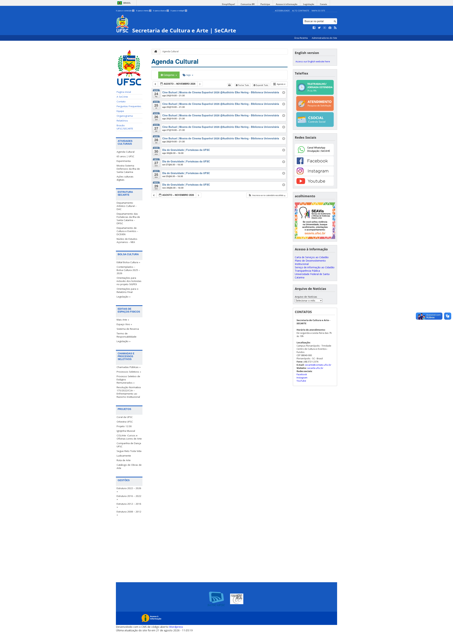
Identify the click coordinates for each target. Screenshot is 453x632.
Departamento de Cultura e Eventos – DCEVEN (127, 231)
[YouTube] (314, 184)
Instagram (302, 377)
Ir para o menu (143, 11)
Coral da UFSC (125, 417)
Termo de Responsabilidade (126, 335)
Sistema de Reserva (128, 328)
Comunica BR (248, 4)
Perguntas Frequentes (129, 106)
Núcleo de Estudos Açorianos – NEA (127, 240)
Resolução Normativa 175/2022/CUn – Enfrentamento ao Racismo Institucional (129, 392)
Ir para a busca (160, 11)
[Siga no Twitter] (319, 27)
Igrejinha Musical (126, 430)
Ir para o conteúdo (125, 11)
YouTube (301, 380)
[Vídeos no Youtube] (324, 27)
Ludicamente (124, 455)
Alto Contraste (300, 10)
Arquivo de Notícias (306, 296)
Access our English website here (313, 61)
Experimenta (124, 161)
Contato (121, 101)
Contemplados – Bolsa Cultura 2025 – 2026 (128, 270)
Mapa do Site (318, 10)
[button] (266, 195)
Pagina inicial (124, 91)
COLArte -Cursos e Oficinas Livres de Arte (129, 437)
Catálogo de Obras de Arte (129, 466)
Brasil (127, 2)
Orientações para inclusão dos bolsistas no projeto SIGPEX (129, 281)
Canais (323, 4)
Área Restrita (301, 37)
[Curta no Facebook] (314, 27)
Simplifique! (228, 4)
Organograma (125, 115)
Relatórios (122, 120)
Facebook (302, 374)
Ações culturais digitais (125, 178)
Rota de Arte (124, 460)
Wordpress (176, 626)
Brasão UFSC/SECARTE (125, 127)
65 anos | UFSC (125, 156)
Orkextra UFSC (125, 421)
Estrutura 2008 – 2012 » (129, 513)
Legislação (308, 4)
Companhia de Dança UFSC (129, 445)
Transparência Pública (307, 270)
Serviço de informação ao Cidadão (314, 267)
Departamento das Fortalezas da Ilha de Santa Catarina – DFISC (128, 218)
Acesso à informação (286, 4)
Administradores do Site (324, 37)
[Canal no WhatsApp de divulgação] (314, 154)
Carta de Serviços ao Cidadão (312, 257)
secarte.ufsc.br (315, 368)
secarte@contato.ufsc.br (318, 364)
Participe (265, 4)
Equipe (120, 111)
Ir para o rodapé (179, 11)
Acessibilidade (282, 10)
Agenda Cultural (125, 151)
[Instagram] (314, 174)
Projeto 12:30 (124, 426)
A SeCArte (122, 96)
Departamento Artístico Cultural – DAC (127, 206)
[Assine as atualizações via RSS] (335, 27)
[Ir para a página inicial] (154, 51)
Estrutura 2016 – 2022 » (129, 497)
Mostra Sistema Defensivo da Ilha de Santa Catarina (128, 169)
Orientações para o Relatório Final (127, 290)
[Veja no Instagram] (330, 27)
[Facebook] (314, 164)
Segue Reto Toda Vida (129, 451)
